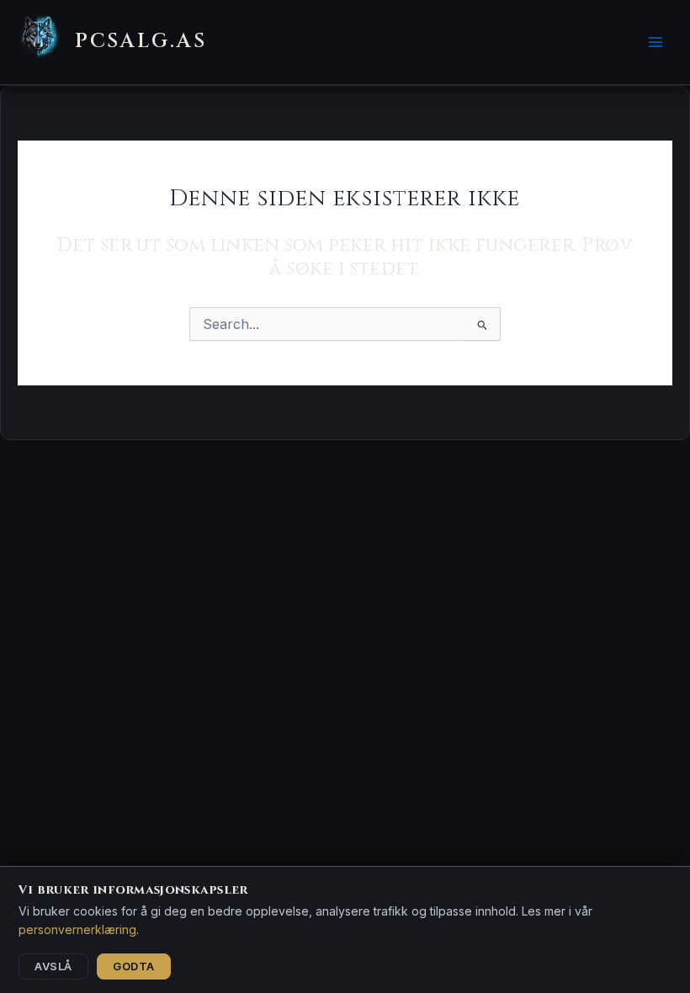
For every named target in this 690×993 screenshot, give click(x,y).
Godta (134, 966)
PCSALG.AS (141, 41)
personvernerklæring (77, 929)
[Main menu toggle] (655, 42)
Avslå (53, 966)
